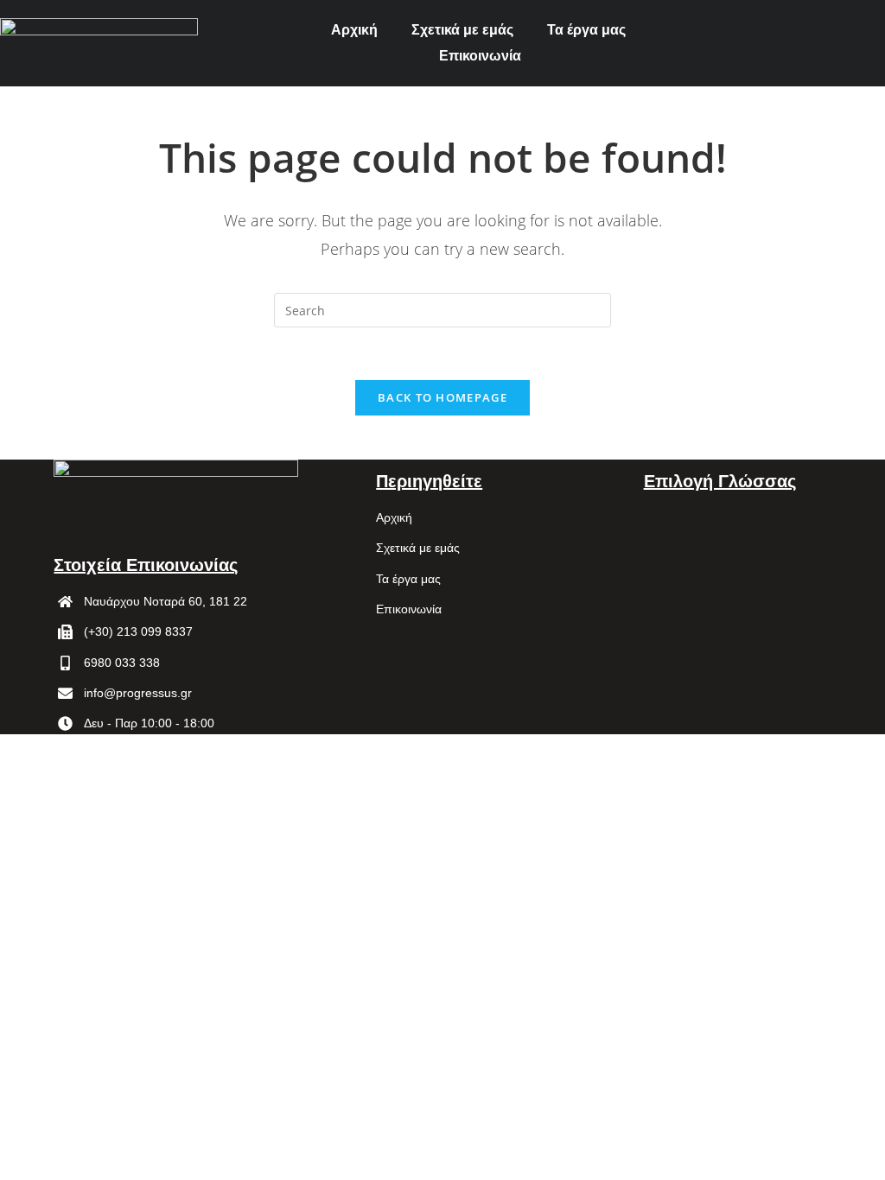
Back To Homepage (442, 397)
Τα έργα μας (586, 29)
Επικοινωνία (480, 55)
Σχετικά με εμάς (462, 29)
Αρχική (354, 29)
